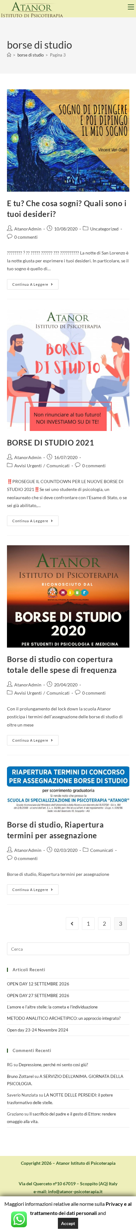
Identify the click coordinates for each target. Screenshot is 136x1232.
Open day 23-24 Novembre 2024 (37, 1029)
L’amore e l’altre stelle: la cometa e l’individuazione (52, 1006)
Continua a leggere (35, 282)
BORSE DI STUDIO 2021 (50, 442)
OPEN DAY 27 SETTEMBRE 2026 (38, 995)
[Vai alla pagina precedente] (72, 923)
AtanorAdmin (27, 228)
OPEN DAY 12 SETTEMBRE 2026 (38, 983)
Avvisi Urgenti (28, 465)
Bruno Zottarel (20, 1076)
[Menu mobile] (132, 6)
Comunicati (58, 465)
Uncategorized (104, 228)
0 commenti (26, 237)
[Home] (9, 54)
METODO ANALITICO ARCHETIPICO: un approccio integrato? (64, 1018)
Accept (68, 1223)
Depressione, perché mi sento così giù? (53, 1064)
